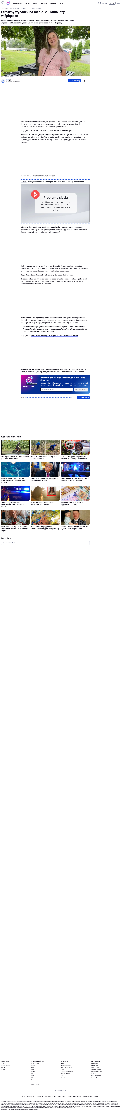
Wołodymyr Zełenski (96, 1075)
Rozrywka (43, 3)
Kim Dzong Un (94, 1063)
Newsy (62, 1063)
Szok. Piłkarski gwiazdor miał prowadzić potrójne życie (52, 131)
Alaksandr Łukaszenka (96, 1071)
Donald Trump (94, 1065)
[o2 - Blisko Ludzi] (9, 3)
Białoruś (33, 1082)
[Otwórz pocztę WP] (99, 3)
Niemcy (33, 1080)
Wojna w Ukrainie (65, 1073)
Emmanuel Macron (96, 1069)
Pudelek (3, 1069)
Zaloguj (112, 3)
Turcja (32, 1067)
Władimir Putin (95, 1067)
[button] (104, 3)
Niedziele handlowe (66, 1065)
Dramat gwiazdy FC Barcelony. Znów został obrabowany (52, 275)
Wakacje (63, 1078)
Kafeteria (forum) (5, 1065)
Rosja (32, 1069)
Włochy (33, 1071)
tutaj (36, 1109)
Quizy (35, 3)
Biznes (61, 3)
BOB (7, 80)
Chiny (62, 1069)
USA (32, 1078)
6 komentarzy (75, 81)
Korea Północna (35, 1063)
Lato (62, 1075)
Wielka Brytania (35, 1084)
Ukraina (33, 1065)
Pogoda (53, 3)
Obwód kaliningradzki (66, 1067)
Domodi (3, 1063)
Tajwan (33, 1075)
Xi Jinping (93, 1073)
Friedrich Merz (94, 1078)
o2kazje (27, 3)
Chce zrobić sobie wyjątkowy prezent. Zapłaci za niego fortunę (54, 335)
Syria (32, 1073)
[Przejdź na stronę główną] (3, 4)
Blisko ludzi (17, 3)
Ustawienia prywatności (90, 1096)
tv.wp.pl (3, 1067)
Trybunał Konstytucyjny (67, 1071)
